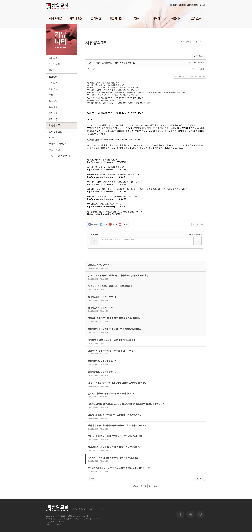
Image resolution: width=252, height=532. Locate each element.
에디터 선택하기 (196, 234)
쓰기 (201, 479)
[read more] (145, 266)
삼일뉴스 (53, 88)
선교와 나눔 (116, 18)
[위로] (192, 76)
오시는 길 (99, 509)
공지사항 (53, 58)
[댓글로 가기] (200, 76)
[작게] (188, 76)
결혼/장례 (53, 76)
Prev (136, 486)
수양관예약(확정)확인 (59, 156)
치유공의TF (54, 125)
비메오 (200, 514)
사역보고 (53, 113)
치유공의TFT (93, 69)
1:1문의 (52, 137)
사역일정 (53, 119)
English (202, 5)
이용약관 (91, 509)
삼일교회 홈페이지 (57, 6)
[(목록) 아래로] (196, 76)
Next (156, 486)
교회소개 (196, 18)
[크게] (184, 76)
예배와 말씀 (55, 18)
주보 (51, 95)
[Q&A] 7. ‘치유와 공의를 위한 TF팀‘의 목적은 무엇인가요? (112, 63)
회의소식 (53, 82)
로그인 (175, 5)
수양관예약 (54, 150)
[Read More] (145, 341)
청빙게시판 (54, 64)
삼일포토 (53, 107)
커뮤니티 (176, 18)
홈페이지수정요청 (57, 144)
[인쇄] (204, 76)
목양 (136, 18)
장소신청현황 (55, 131)
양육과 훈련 (75, 18)
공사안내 (53, 70)
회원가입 (182, 5)
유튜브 (190, 514)
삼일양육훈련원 (192, 5)
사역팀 (156, 18)
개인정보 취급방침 (78, 509)
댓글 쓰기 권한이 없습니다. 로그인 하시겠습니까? (117, 239)
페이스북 (180, 514)
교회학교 (96, 18)
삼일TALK (53, 101)
